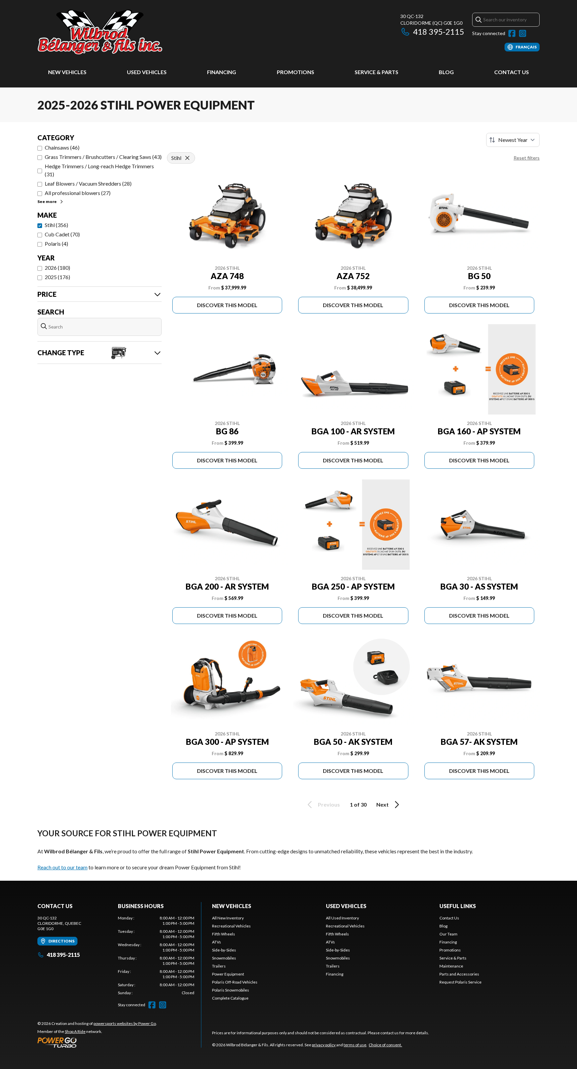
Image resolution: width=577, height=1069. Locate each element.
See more (47, 201)
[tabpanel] (156, 955)
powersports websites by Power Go (124, 1023)
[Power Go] (97, 1042)
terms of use (355, 1044)
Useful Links (457, 906)
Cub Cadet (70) (62, 234)
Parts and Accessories (459, 974)
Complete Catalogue (230, 998)
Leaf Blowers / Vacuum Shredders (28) (88, 183)
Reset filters (527, 158)
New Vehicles (67, 72)
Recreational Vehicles (231, 925)
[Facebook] (512, 33)
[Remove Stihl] (187, 158)
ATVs (216, 941)
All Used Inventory (342, 917)
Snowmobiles (224, 957)
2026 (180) (57, 267)
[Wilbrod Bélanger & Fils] (120, 32)
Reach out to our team (62, 867)
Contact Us (511, 72)
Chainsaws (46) (62, 147)
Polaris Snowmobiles (230, 990)
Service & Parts (376, 72)
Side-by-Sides (224, 949)
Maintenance (451, 966)
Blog (446, 72)
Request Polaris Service (460, 982)
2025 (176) (57, 277)
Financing (221, 72)
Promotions (295, 72)
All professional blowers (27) (78, 193)
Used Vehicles (147, 72)
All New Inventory (228, 917)
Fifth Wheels (223, 933)
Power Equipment (228, 974)
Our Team (448, 933)
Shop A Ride (75, 1031)
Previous (329, 804)
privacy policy (324, 1044)
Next (382, 804)
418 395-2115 (438, 31)
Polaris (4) (56, 243)
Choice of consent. (385, 1044)
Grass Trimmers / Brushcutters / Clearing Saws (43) (103, 157)
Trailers (219, 966)
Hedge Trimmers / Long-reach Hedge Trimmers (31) (99, 170)
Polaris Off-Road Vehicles (234, 982)
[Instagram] (523, 33)
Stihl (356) (56, 225)
